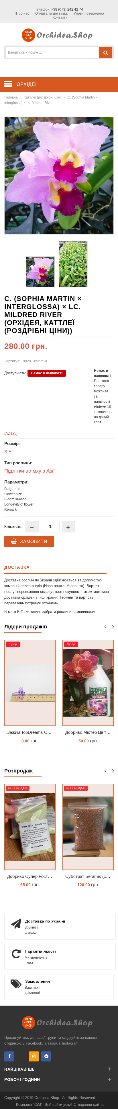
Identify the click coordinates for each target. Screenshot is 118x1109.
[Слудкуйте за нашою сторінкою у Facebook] (9, 1056)
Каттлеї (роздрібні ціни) (43, 97)
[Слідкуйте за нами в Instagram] (34, 1056)
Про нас (22, 13)
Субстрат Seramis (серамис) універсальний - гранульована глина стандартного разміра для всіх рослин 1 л (89, 876)
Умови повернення (89, 13)
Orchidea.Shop (47, 1098)
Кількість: (13, 526)
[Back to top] (112, 1098)
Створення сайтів (89, 1104)
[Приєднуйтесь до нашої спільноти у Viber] (22, 1056)
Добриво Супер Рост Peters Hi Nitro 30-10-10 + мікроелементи (31, 876)
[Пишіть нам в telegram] (46, 1056)
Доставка (17, 567)
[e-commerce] (59, 34)
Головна (11, 97)
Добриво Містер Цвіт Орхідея (89, 732)
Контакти (60, 17)
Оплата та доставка (51, 13)
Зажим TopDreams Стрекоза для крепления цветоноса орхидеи (31, 732)
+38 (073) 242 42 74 (67, 9)
